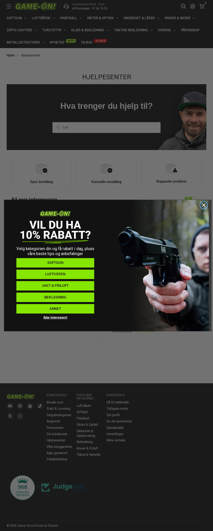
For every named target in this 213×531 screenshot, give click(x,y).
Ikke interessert (55, 317)
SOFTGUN (55, 262)
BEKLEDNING (55, 297)
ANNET (55, 309)
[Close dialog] (203, 205)
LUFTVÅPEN (55, 274)
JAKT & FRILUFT (55, 285)
